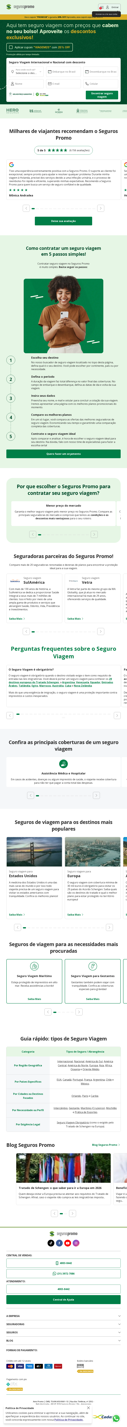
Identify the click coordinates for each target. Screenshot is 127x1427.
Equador (95, 682)
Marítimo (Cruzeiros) (93, 1108)
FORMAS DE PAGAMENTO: (21, 1350)
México (85, 1083)
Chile (109, 1079)
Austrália (58, 685)
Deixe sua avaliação (63, 221)
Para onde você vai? (25, 69)
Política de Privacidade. (68, 1419)
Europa (93, 1065)
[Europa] (92, 865)
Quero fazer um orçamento (63, 454)
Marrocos (45, 685)
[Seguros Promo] (20, 8)
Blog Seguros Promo (104, 1145)
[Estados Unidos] (34, 865)
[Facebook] (59, 1243)
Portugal (78, 1079)
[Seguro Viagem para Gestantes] (92, 966)
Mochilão (111, 1108)
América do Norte (78, 1065)
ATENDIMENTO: (15, 1281)
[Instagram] (76, 1243)
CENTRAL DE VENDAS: (19, 1255)
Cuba (68, 685)
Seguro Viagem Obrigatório (73, 1122)
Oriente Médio (91, 1069)
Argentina (68, 682)
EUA (59, 1079)
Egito (35, 685)
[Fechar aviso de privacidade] (88, 1408)
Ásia (101, 1065)
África (108, 1065)
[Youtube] (67, 1243)
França (88, 1079)
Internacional (65, 1061)
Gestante (74, 1108)
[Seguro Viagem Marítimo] (34, 966)
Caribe (94, 1096)
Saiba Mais (15, 618)
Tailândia (24, 685)
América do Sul (94, 1061)
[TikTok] (51, 1243)
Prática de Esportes (86, 1112)
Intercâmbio (61, 1108)
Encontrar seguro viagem (102, 95)
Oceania (75, 1069)
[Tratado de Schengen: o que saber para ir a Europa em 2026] (63, 1182)
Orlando (76, 1096)
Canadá (67, 1079)
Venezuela (82, 682)
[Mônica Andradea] (11, 167)
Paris (85, 1096)
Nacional (79, 1061)
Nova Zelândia (83, 685)
